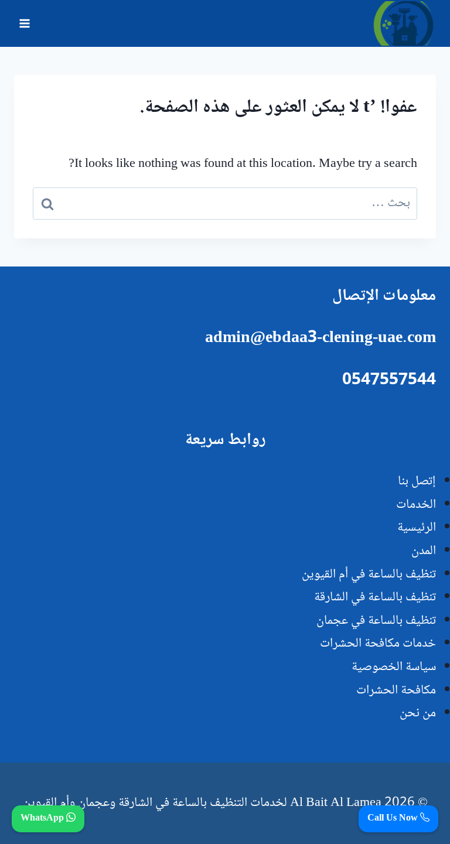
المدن (423, 551)
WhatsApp (43, 818)
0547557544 (389, 381)
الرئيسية (416, 528)
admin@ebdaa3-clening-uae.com (320, 338)
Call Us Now (393, 818)
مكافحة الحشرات (396, 690)
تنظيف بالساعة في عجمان (376, 621)
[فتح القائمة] (25, 23)
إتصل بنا (417, 481)
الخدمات (416, 505)
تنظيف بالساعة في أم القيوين (369, 574)
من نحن (418, 713)
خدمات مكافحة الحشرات (378, 644)
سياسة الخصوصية (394, 667)
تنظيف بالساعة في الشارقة (375, 597)
